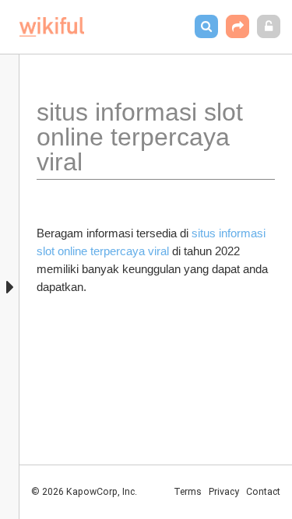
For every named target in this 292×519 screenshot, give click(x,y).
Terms (188, 491)
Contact (263, 491)
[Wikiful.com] (51, 27)
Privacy (224, 491)
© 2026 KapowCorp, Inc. (84, 491)
